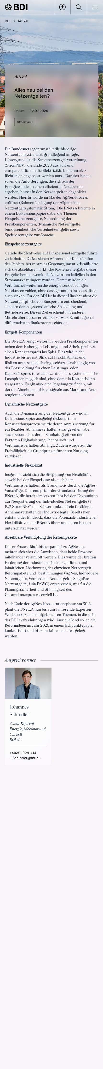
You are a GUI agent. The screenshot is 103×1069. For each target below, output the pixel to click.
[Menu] (95, 7)
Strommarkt (25, 122)
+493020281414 (23, 752)
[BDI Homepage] (16, 7)
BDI (8, 20)
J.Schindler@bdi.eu (25, 757)
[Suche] (79, 7)
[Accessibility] (62, 7)
